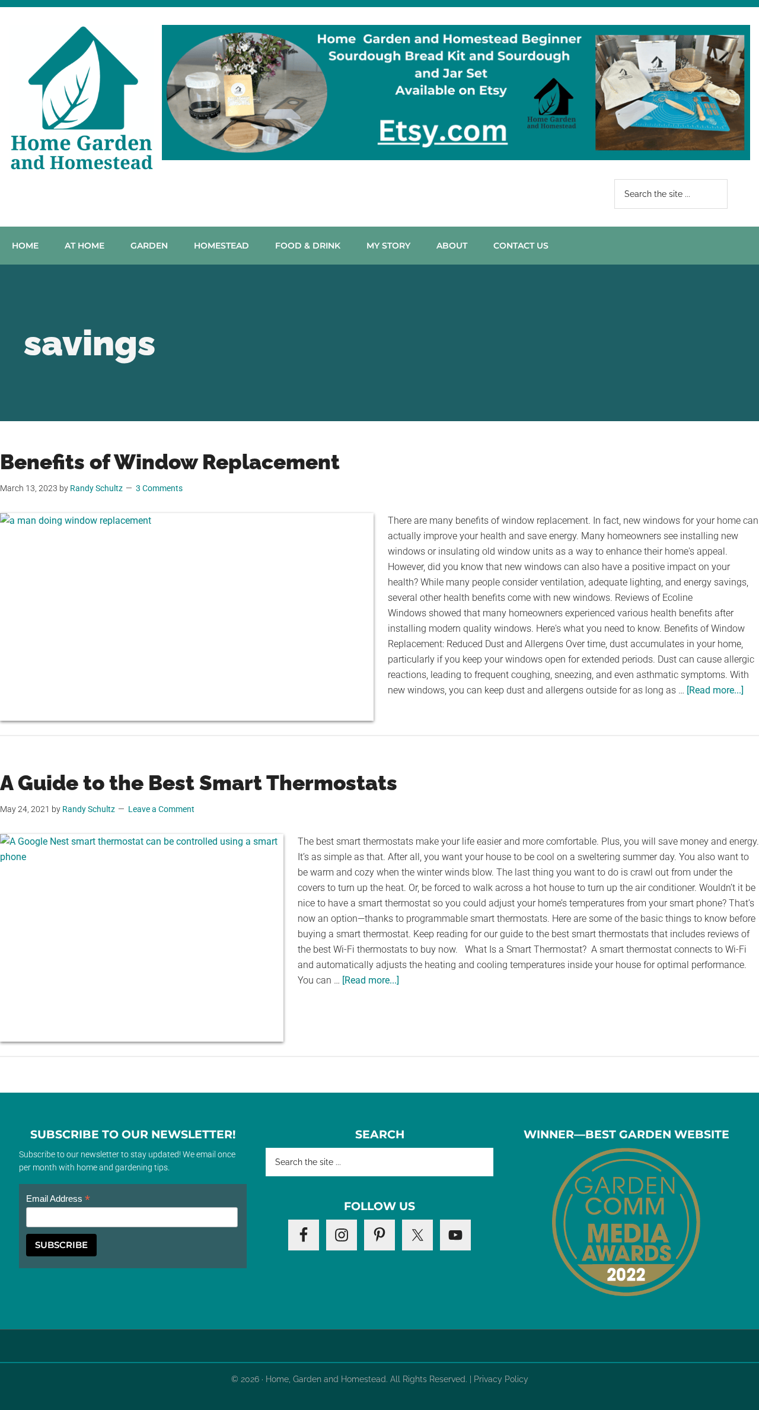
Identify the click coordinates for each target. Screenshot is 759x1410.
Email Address (58, 1199)
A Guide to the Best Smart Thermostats (198, 783)
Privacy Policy (501, 1379)
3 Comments (159, 488)
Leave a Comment (161, 809)
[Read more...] (715, 690)
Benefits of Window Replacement (170, 462)
